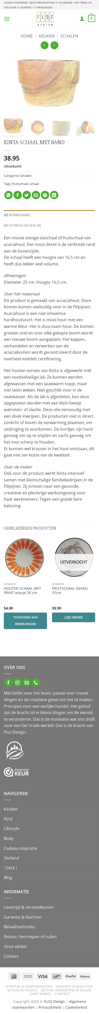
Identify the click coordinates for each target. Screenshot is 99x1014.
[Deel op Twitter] (27, 195)
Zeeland (11, 858)
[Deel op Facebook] (17, 195)
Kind (8, 819)
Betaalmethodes (19, 927)
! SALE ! (10, 868)
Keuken (47, 36)
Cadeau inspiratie (20, 848)
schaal (34, 183)
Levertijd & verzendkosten (29, 907)
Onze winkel (15, 946)
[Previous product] (54, 45)
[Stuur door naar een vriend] (36, 195)
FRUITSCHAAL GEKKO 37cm (70, 590)
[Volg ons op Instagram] (17, 682)
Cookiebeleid (76, 1007)
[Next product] (44, 45)
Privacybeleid (50, 1007)
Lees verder (73, 617)
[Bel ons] (36, 682)
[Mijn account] (82, 18)
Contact (11, 956)
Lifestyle (11, 828)
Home (27, 36)
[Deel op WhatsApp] (8, 195)
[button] (7, 18)
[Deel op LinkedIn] (54, 195)
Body (8, 838)
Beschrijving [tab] (17, 215)
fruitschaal (20, 183)
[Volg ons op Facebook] (8, 682)
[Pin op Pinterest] (45, 195)
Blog (8, 877)
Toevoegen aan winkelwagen (25, 620)
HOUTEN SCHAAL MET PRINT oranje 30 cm (22, 590)
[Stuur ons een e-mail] (27, 682)
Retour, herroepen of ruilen (30, 936)
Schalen (69, 36)
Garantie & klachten (23, 917)
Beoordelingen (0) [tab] (22, 225)
